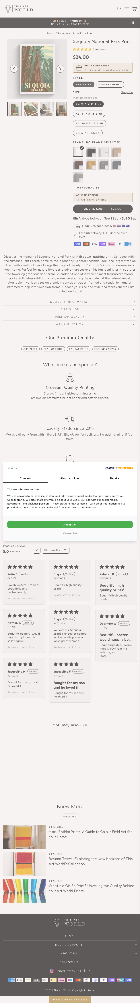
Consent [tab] (25, 478)
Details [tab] (114, 478)
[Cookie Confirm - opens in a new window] (119, 468)
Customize (70, 533)
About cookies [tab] (70, 478)
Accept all (70, 524)
